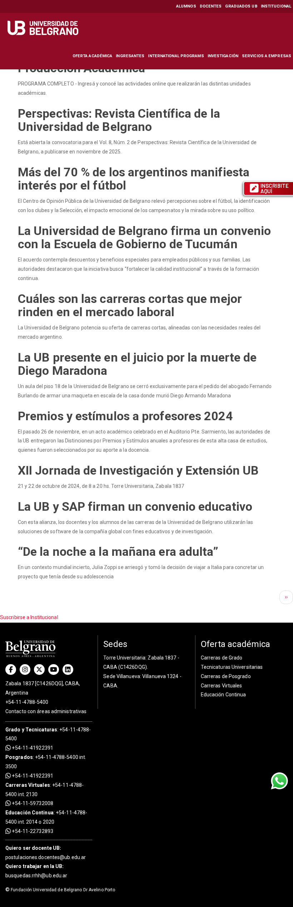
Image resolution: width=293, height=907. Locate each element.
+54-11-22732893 (32, 831)
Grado (13, 729)
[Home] (43, 28)
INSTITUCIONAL (276, 6)
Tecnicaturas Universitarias (232, 667)
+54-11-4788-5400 (27, 702)
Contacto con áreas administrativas (45, 711)
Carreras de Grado (222, 658)
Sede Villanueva (121, 676)
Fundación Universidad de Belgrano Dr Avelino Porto (60, 889)
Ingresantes (130, 56)
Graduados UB (241, 6)
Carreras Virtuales (27, 785)
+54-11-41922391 (32, 748)
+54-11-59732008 (32, 803)
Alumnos (186, 6)
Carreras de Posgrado (226, 676)
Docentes (211, 6)
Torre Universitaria (124, 658)
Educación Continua (223, 694)
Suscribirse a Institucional (29, 617)
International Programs (176, 56)
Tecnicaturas (41, 729)
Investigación (223, 56)
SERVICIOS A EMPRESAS (266, 56)
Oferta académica (93, 56)
